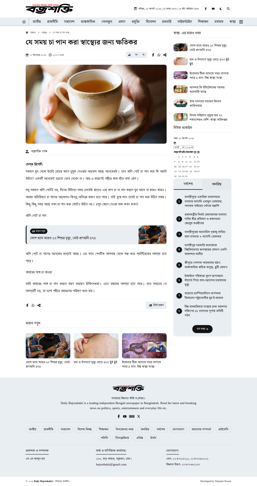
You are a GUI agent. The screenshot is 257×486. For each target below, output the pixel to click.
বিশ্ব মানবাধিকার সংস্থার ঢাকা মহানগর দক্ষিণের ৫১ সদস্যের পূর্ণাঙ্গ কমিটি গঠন (206, 311)
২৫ (190, 171)
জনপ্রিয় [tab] (217, 184)
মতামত (219, 22)
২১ (175, 171)
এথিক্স (139, 437)
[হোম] (24, 22)
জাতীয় (37, 22)
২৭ (198, 171)
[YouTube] (213, 9)
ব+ (136, 55)
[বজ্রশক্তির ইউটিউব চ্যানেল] (125, 416)
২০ (198, 166)
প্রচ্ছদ (33, 32)
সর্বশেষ (161, 429)
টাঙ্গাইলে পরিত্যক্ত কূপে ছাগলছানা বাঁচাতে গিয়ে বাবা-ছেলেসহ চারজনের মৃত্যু (205, 280)
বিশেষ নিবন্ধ (85, 429)
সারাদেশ (69, 22)
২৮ (175, 176)
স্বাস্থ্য (233, 22)
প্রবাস (122, 22)
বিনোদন (151, 22)
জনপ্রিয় (145, 429)
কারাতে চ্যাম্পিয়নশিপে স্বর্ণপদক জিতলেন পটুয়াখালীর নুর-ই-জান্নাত (204, 295)
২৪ (186, 171)
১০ (186, 161)
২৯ (179, 176)
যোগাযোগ (178, 429)
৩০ (183, 176)
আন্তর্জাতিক (88, 22)
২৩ (183, 171)
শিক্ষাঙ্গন (203, 22)
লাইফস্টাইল (185, 22)
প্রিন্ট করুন (158, 305)
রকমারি (166, 22)
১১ (190, 161)
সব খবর (201, 329)
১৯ (195, 166)
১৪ (175, 166)
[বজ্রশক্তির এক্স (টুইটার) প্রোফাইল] (138, 416)
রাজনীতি (52, 22)
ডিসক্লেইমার (122, 437)
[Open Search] (228, 9)
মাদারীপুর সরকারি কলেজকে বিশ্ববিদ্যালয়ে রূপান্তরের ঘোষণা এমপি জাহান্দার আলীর (206, 249)
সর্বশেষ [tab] (188, 184)
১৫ (179, 166)
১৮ (190, 166)
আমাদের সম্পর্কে (201, 429)
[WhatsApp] (158, 54)
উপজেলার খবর (124, 429)
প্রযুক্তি (136, 22)
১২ (195, 161)
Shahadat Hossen (223, 481)
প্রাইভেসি (223, 429)
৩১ (186, 176)
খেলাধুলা (106, 22)
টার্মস (153, 437)
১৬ (183, 166)
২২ (179, 171)
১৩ (198, 161)
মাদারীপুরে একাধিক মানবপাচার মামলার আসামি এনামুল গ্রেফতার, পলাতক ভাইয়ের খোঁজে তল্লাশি (204, 201)
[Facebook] (206, 9)
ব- (144, 55)
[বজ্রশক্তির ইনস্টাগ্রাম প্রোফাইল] (131, 416)
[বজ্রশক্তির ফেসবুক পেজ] (118, 416)
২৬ (195, 171)
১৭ (186, 166)
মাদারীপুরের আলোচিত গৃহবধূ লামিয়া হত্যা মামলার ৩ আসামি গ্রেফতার (205, 234)
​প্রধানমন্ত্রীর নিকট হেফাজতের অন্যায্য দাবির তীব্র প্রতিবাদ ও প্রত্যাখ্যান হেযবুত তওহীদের (206, 219)
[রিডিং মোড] (129, 55)
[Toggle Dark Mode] (221, 9)
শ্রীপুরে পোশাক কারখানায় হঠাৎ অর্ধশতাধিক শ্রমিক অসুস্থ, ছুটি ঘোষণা (206, 265)
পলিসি (104, 437)
